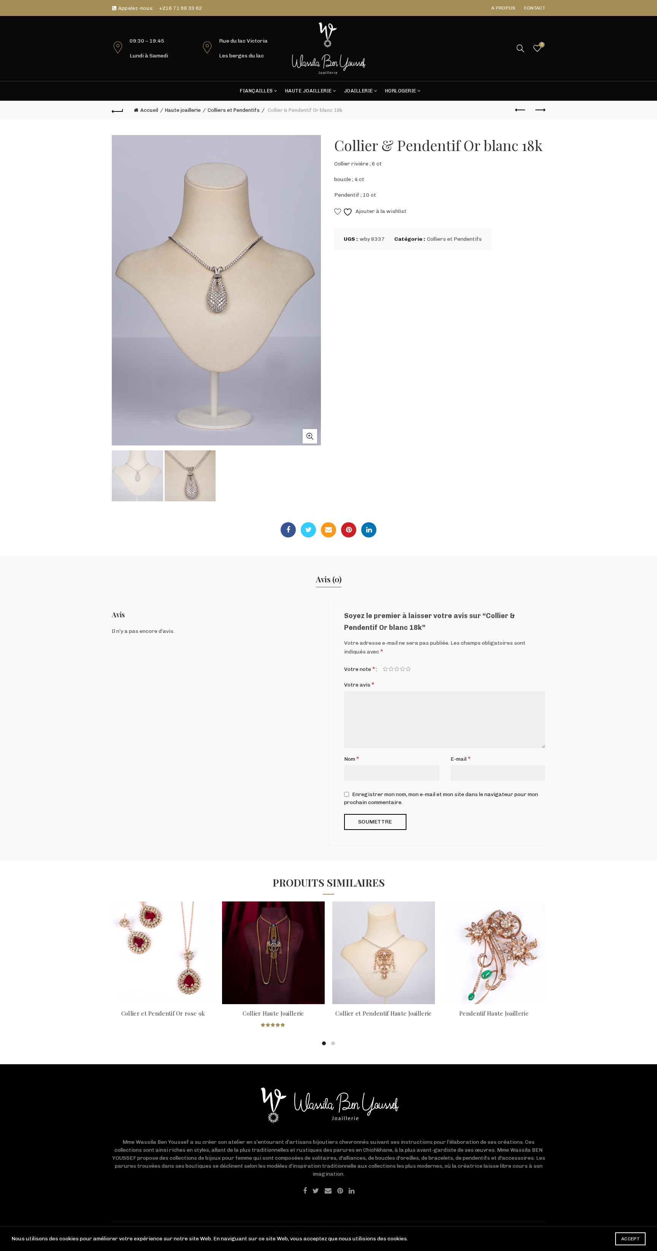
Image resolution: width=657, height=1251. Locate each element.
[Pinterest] (348, 529)
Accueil (149, 110)
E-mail (461, 758)
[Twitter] (308, 529)
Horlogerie (400, 91)
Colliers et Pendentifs (234, 110)
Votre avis (359, 684)
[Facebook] (288, 529)
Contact (534, 8)
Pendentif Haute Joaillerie (493, 1013)
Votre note (359, 668)
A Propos (503, 8)
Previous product (520, 110)
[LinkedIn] (368, 529)
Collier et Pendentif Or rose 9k (163, 1013)
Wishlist (542, 45)
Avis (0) (328, 579)
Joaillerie (358, 91)
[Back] (117, 110)
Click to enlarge (310, 436)
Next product (539, 110)
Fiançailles (256, 91)
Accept (630, 1238)
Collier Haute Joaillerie (273, 1013)
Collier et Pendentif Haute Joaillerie (383, 1013)
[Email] (328, 529)
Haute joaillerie (308, 91)
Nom (351, 758)
